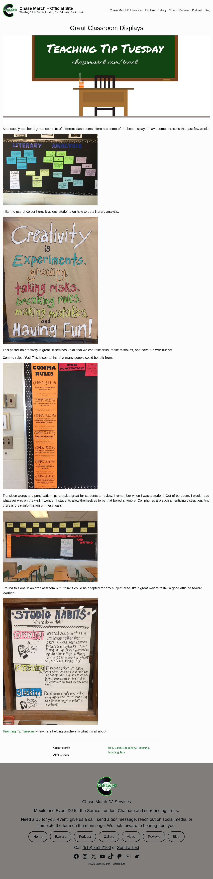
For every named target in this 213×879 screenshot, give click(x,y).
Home (38, 836)
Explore (60, 836)
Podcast (85, 836)
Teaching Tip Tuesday (19, 731)
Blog (176, 836)
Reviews (154, 836)
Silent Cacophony (125, 747)
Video (131, 836)
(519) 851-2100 (97, 847)
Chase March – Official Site (46, 8)
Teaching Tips (116, 752)
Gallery (109, 836)
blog (110, 747)
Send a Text (128, 847)
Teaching (143, 747)
